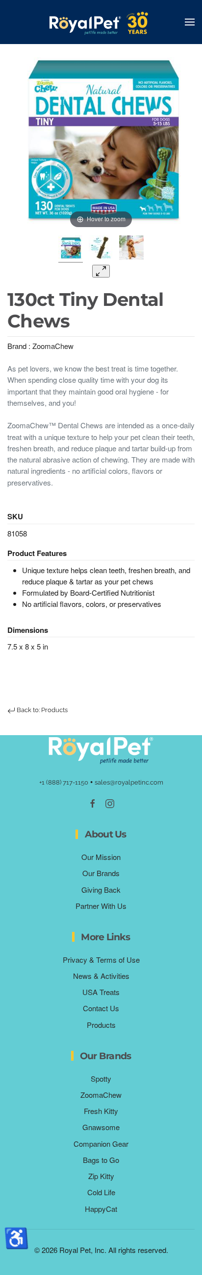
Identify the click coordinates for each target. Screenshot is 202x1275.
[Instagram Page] (110, 802)
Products (101, 1025)
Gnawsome (101, 1127)
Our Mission (101, 857)
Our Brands (101, 873)
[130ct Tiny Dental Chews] (70, 249)
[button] (190, 22)
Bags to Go (101, 1160)
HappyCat (101, 1209)
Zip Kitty (101, 1176)
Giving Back (101, 889)
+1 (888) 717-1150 (63, 782)
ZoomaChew (53, 346)
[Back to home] (101, 22)
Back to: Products (41, 710)
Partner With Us (101, 906)
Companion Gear (101, 1143)
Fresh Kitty (101, 1111)
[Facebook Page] (93, 802)
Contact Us (101, 1008)
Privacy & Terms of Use (101, 959)
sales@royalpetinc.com (129, 782)
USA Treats (101, 992)
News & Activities (101, 976)
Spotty (101, 1078)
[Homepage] (101, 749)
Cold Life (101, 1192)
